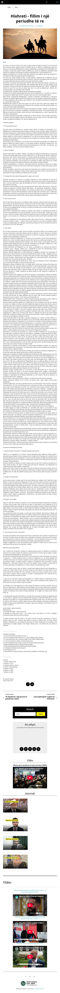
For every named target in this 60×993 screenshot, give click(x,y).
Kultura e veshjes (11, 807)
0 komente (40, 26)
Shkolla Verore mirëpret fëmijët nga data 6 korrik (30, 943)
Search (41, 714)
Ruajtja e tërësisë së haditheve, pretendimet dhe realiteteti (13, 823)
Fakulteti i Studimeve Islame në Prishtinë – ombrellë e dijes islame (13, 842)
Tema (16, 7)
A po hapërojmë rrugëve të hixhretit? (44, 698)
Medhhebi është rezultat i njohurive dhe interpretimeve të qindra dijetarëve (14, 860)
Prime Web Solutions (39, 988)
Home (9, 7)
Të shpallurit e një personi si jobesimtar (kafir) (16, 698)
